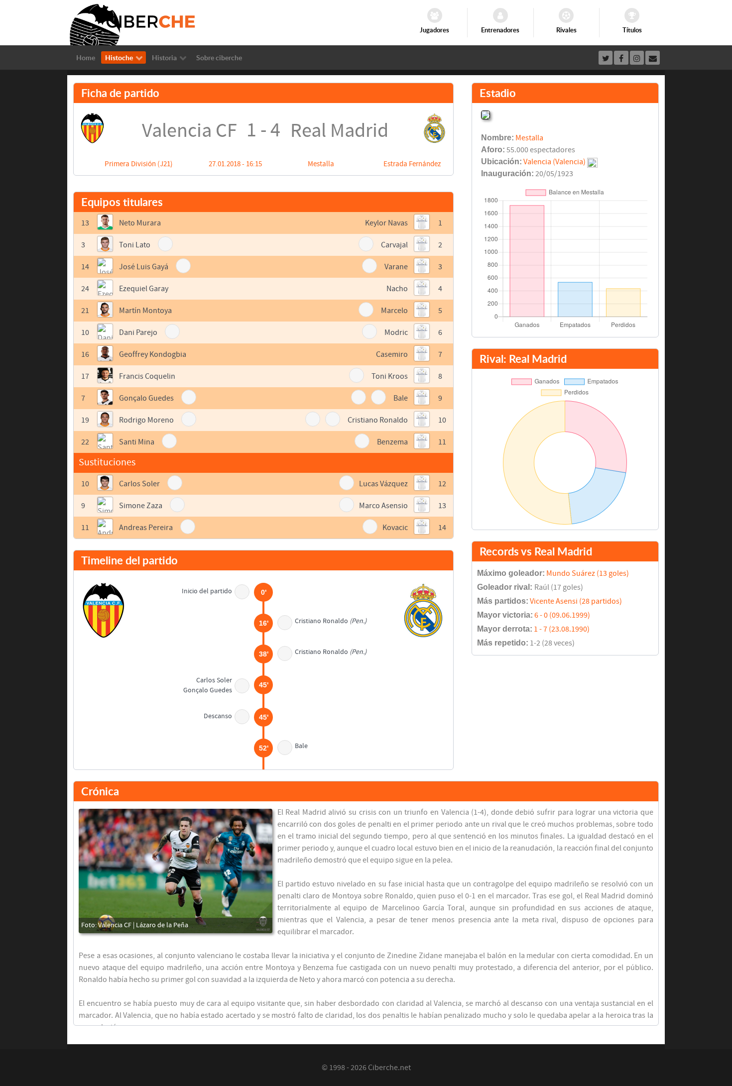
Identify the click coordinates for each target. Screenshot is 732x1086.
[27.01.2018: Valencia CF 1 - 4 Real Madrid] (175, 871)
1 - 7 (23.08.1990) (562, 629)
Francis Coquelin (147, 376)
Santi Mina (136, 441)
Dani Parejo (138, 332)
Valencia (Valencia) (554, 161)
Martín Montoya (145, 310)
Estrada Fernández (412, 164)
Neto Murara (140, 222)
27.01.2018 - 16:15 (235, 164)
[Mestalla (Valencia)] (485, 113)
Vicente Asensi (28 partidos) (576, 601)
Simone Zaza (140, 505)
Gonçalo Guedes (146, 398)
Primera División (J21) (139, 164)
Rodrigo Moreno (146, 420)
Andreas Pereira (146, 527)
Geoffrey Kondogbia (152, 354)
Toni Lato (134, 244)
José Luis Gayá (143, 266)
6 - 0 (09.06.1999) (562, 615)
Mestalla (321, 164)
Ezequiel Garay (143, 288)
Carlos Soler (139, 483)
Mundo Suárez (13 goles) (587, 573)
